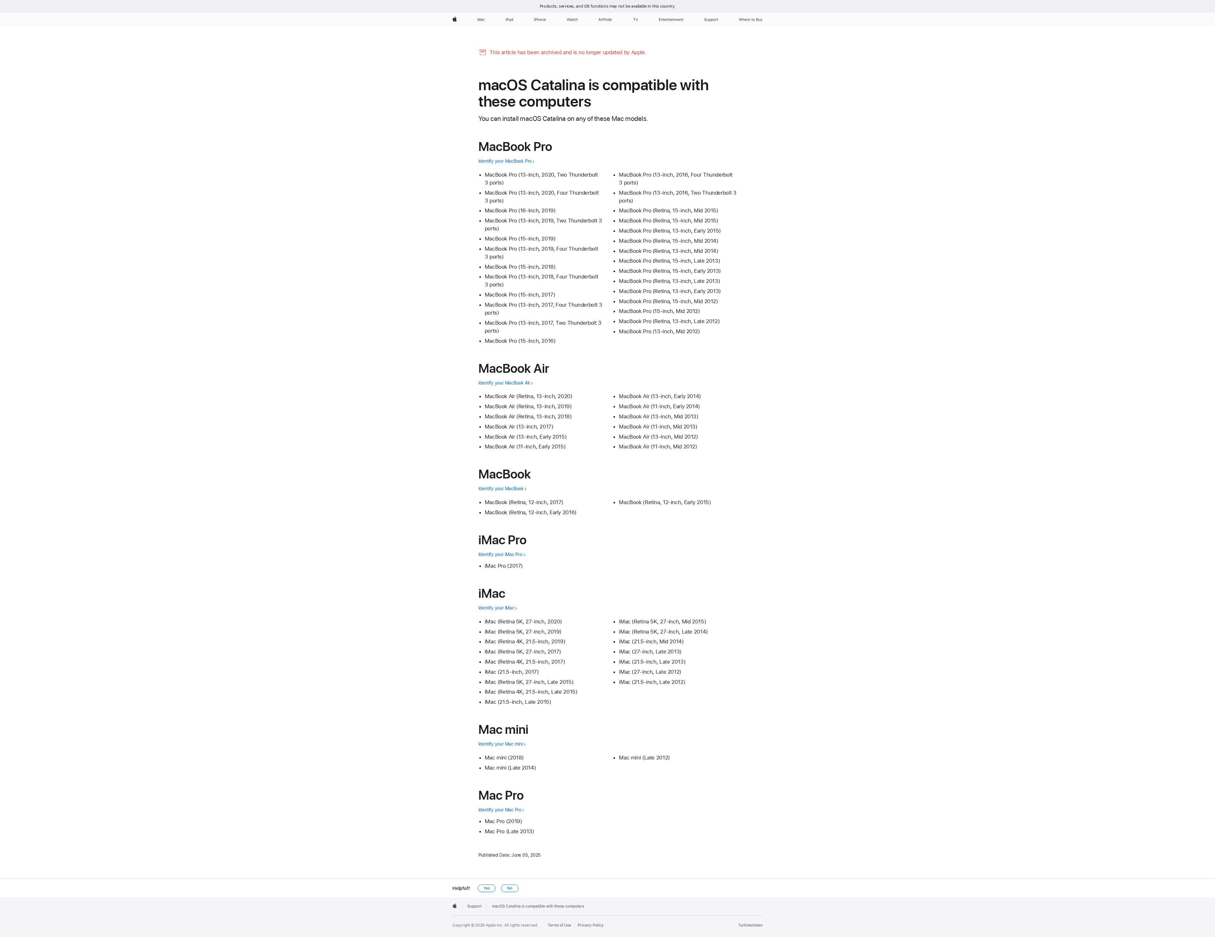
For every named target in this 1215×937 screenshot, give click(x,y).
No (509, 888)
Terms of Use (559, 925)
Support (474, 906)
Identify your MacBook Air (504, 382)
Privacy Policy (591, 925)
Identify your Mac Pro (499, 809)
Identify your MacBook (501, 488)
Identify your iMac (496, 607)
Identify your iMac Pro (500, 554)
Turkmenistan (750, 925)
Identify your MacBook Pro (505, 161)
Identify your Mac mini (500, 743)
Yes (486, 888)
